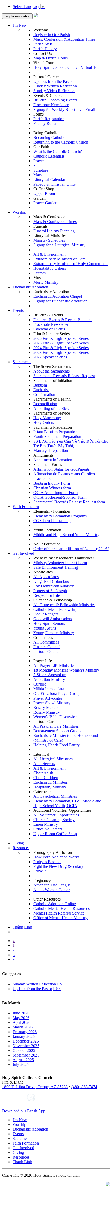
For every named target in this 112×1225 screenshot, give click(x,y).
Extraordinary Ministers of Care (59, 259)
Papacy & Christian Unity (54, 184)
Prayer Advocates (47, 698)
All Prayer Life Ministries (54, 665)
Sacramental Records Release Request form (69, 502)
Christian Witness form (52, 488)
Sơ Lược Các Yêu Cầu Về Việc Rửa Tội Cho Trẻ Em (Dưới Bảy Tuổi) (70, 443)
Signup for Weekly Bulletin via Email (64, 109)
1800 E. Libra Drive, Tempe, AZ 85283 (35, 1087)
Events (18, 310)
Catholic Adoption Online (54, 904)
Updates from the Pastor (53, 81)
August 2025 (23, 1060)
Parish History (45, 48)
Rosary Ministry (46, 712)
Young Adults (44, 628)
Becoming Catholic (49, 137)
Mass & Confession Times (55, 221)
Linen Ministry (45, 824)
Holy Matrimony (47, 418)
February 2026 (25, 1032)
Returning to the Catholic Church (60, 142)
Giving (18, 843)
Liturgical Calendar (49, 179)
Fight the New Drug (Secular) (58, 866)
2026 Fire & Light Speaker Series (61, 338)
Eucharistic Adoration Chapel (57, 296)
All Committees (46, 642)
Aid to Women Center (51, 890)
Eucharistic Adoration (30, 287)
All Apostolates (46, 576)
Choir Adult (43, 773)
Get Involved (23, 553)
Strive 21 (40, 871)
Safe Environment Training (55, 567)
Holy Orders (43, 422)
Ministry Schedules (49, 240)
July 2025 (21, 1064)
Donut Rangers (45, 614)
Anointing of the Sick (51, 408)
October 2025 (24, 1050)
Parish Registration (48, 119)
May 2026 (21, 1018)
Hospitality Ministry (49, 787)
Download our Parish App (23, 1111)
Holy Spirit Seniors (49, 623)
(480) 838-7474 (84, 1087)
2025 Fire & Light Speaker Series (61, 343)
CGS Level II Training (52, 520)
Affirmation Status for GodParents (61, 469)
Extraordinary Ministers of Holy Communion (70, 263)
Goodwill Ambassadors (52, 619)
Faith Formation (26, 506)
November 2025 (26, 1046)
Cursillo (39, 684)
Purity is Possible (47, 861)
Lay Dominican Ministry (53, 586)
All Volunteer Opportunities (56, 815)
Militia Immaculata (48, 689)
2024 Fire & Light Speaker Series (61, 348)
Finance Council (46, 647)
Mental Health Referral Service (58, 913)
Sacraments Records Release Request (64, 376)
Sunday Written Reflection (55, 86)
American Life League (52, 885)
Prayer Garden (45, 203)
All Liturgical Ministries (53, 759)
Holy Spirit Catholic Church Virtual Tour (67, 67)
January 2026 (24, 1036)
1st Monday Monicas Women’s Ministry (66, 670)
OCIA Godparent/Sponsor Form (59, 497)
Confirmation (44, 394)
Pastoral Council (46, 651)
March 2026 (23, 1027)
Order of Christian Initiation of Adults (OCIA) (71, 548)
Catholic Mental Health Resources (61, 908)
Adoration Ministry (49, 679)
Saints (38, 165)
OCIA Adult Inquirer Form (55, 492)
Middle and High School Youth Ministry (66, 534)
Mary (37, 175)
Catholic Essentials (48, 156)
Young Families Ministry (53, 633)
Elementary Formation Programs (60, 516)
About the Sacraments (51, 371)
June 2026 (21, 1013)
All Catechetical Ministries (55, 796)
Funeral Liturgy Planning (54, 231)
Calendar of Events (49, 329)
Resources (21, 847)
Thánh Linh (22, 927)
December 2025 (26, 1041)
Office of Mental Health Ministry (60, 918)
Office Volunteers (47, 829)
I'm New (20, 25)
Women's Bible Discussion (55, 717)
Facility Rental (45, 123)
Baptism (40, 385)
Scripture (40, 170)
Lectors (39, 273)
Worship (19, 212)
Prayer (38, 161)
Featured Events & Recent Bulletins (62, 319)
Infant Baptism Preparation (55, 432)
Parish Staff (42, 44)
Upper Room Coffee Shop (55, 833)
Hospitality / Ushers (49, 268)
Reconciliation (45, 404)
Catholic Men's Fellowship (55, 609)
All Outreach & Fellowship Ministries (64, 605)
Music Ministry (45, 282)
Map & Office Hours (50, 58)
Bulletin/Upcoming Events (55, 100)
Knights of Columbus (51, 581)
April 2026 (21, 1022)
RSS (61, 984)
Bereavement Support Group (57, 731)
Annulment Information (52, 460)
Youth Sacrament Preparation (57, 436)
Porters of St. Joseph (50, 590)
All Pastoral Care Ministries (56, 726)
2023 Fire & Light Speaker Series (61, 352)
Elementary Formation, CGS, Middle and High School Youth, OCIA (67, 803)
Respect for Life (46, 595)
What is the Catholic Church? (57, 151)
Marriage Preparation (50, 450)
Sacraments (22, 362)
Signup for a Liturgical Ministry (59, 245)
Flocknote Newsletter (51, 105)
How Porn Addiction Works (56, 857)
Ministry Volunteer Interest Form (60, 562)
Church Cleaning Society (54, 819)
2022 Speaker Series (50, 357)
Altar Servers (44, 763)
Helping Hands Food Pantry (56, 745)
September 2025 (26, 1055)
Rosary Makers (45, 707)
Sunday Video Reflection (54, 91)
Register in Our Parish (51, 34)
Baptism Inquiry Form (51, 483)
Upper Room (44, 193)
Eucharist (41, 390)
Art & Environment (49, 254)
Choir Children (45, 777)
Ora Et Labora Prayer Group (56, 693)
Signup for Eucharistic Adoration (60, 301)
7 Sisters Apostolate (49, 675)
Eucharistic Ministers (50, 782)
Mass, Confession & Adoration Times (64, 39)
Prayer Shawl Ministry (51, 703)
